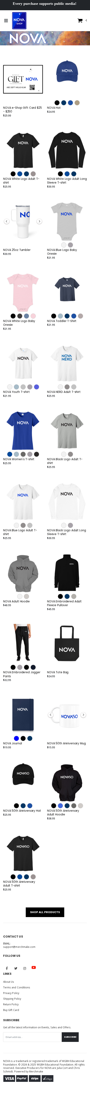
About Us (8, 981)
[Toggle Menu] (6, 21)
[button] (82, 21)
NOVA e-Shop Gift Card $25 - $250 (22, 110)
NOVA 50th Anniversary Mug (66, 743)
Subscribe (70, 1037)
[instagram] (24, 968)
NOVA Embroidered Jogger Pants (21, 674)
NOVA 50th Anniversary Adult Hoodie (63, 812)
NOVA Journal (12, 743)
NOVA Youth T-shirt (16, 392)
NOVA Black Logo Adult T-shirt (64, 461)
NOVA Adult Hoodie (16, 601)
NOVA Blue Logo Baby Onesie (62, 252)
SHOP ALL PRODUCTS (45, 912)
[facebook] (7, 968)
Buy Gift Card (11, 1010)
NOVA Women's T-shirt (18, 459)
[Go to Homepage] (19, 20)
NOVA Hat (54, 108)
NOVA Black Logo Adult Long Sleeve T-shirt (66, 532)
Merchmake (36, 1071)
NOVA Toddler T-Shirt (61, 321)
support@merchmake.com (19, 946)
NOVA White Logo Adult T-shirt (21, 181)
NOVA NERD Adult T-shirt (64, 392)
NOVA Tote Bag (57, 672)
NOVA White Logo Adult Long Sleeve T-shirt (67, 181)
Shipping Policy (12, 998)
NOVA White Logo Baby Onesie (19, 323)
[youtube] (33, 967)
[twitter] (16, 968)
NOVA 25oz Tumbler (17, 250)
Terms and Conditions (16, 987)
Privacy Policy (11, 993)
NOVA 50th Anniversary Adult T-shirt (19, 884)
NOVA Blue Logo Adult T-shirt (20, 532)
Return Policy (11, 1004)
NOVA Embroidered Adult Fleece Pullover (64, 603)
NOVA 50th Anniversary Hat (22, 811)
